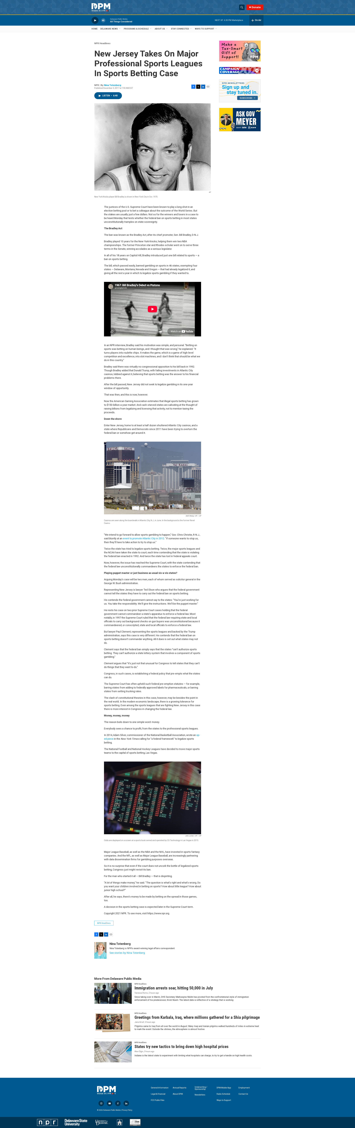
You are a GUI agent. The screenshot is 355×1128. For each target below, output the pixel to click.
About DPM (178, 1094)
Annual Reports (179, 1088)
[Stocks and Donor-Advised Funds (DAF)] (240, 51)
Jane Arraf (139, 1022)
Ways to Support (204, 29)
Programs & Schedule (136, 29)
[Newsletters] (240, 91)
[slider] (107, 20)
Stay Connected (180, 29)
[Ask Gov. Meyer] (240, 119)
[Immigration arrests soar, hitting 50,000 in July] (113, 993)
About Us (160, 29)
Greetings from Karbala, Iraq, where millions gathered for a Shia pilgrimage (197, 1017)
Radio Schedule (223, 1094)
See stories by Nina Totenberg (127, 952)
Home (95, 29)
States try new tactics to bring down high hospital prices (182, 1046)
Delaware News (109, 29)
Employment (244, 1088)
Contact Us (243, 1094)
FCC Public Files (157, 1100)
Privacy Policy (127, 1110)
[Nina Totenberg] (100, 950)
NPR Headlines (102, 43)
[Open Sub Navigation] (120, 29)
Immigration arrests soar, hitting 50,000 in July (174, 988)
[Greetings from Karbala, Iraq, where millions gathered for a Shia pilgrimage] (113, 1022)
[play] (95, 20)
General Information (159, 1088)
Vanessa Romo (141, 993)
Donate (256, 7)
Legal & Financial (158, 1094)
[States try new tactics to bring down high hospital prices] (113, 1051)
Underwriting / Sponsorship (201, 1088)
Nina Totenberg (112, 85)
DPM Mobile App (224, 1088)
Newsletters (200, 1095)
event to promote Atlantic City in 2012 (143, 538)
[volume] (103, 20)
